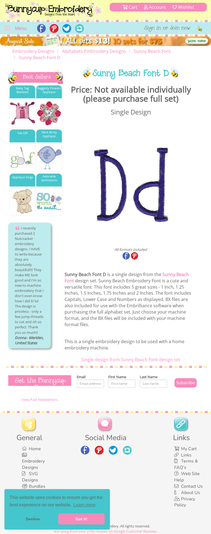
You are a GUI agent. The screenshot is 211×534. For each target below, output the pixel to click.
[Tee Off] (22, 157)
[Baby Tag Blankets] (22, 113)
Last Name (148, 376)
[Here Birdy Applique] (49, 157)
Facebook (127, 256)
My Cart (189, 449)
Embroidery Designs (33, 464)
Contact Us (192, 486)
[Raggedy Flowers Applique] (49, 113)
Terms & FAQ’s (186, 464)
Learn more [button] (84, 505)
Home (35, 449)
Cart (132, 7)
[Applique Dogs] (22, 201)
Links (186, 455)
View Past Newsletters (40, 399)
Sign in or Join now (167, 28)
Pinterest (135, 256)
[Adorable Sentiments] (49, 201)
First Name (117, 376)
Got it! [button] (81, 519)
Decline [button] (33, 519)
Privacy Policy (184, 502)
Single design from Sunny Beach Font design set (130, 360)
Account (157, 7)
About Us (190, 493)
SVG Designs (30, 477)
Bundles (37, 486)
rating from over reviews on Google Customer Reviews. (105, 531)
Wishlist (185, 7)
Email (81, 376)
